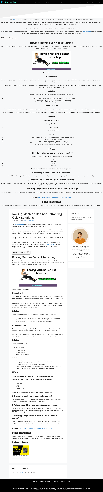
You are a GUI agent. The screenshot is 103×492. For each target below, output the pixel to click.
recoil (8, 109)
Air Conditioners (48, 2)
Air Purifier (67, 2)
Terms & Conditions (65, 481)
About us (35, 481)
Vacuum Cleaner (77, 2)
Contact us (99, 2)
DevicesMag (53, 485)
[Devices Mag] (2, 2)
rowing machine (17, 19)
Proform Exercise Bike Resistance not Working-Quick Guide (54, 197)
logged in (22, 472)
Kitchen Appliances (35, 2)
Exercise (86, 2)
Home (26, 2)
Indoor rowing (87, 31)
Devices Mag (10, 2)
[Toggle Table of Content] (15, 38)
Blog (92, 2)
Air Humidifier (58, 2)
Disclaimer (48, 481)
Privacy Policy (55, 481)
